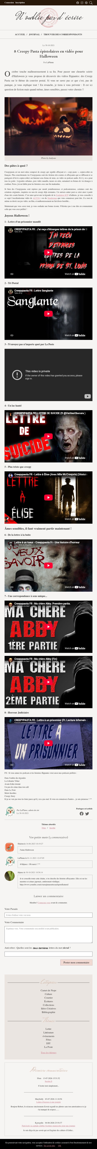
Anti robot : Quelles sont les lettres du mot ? (38, 948)
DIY (48, 1043)
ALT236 (36, 198)
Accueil (20, 34)
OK (59, 1145)
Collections (48, 1004)
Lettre (48, 1028)
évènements (48, 1036)
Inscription (20, 2)
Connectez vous (44, 902)
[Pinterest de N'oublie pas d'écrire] (87, 2)
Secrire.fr (48, 1081)
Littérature (48, 1032)
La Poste (48, 1046)
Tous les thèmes (48, 1052)
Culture (48, 994)
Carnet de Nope (48, 990)
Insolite (52, 827)
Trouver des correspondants (63, 34)
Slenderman (52, 198)
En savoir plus (49, 1145)
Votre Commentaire (14, 922)
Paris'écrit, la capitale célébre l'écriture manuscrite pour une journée (48, 1125)
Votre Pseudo (11, 908)
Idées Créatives (48, 1008)
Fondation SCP (62, 195)
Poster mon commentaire (76, 962)
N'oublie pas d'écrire (48, 18)
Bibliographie (48, 1012)
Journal (34, 34)
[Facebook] (81, 813)
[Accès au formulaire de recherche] (90, 2)
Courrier (48, 997)
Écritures (48, 1001)
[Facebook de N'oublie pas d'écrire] (78, 2)
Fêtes (44, 827)
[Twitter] (87, 813)
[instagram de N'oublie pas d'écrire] (82, 2)
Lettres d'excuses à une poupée (48, 1102)
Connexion (9, 2)
